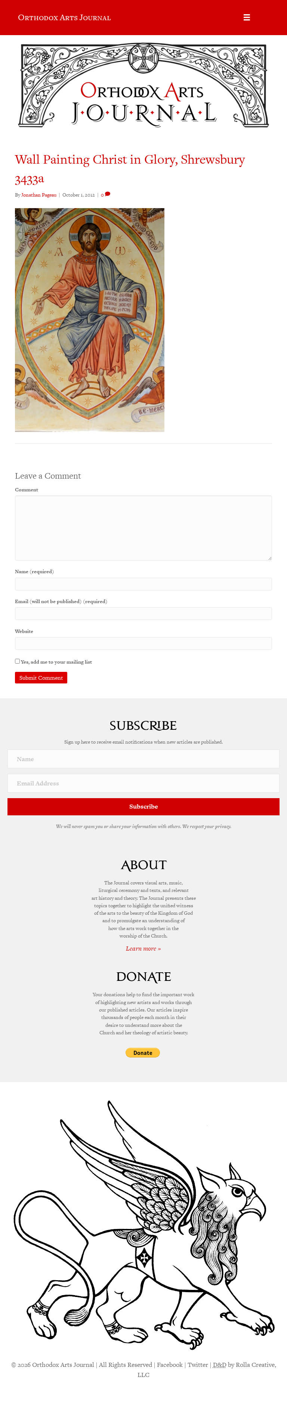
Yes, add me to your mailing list (56, 662)
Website (24, 631)
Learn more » (143, 948)
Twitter (198, 1364)
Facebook (170, 1364)
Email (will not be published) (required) (61, 601)
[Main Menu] (246, 17)
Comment (26, 489)
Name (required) (34, 571)
